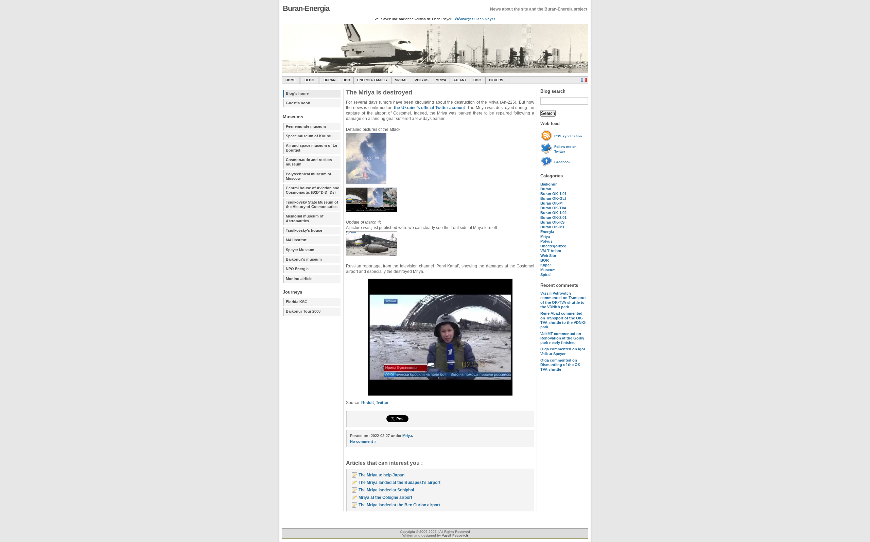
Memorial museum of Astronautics (305, 218)
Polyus (422, 80)
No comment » (363, 441)
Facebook (562, 162)
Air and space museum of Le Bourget (311, 147)
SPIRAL (401, 80)
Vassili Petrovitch (455, 535)
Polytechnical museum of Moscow (308, 176)
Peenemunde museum (306, 126)
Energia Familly (372, 80)
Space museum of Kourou (309, 136)
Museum (548, 270)
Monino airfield (299, 279)
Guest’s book (298, 103)
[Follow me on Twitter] (547, 153)
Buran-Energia (306, 8)
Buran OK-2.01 (553, 217)
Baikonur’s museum (304, 259)
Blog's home (297, 93)
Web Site (548, 255)
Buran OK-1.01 (553, 194)
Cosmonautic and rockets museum (309, 162)
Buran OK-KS (552, 222)
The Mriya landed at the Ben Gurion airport (399, 505)
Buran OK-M (551, 203)
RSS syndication (568, 136)
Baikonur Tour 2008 (303, 311)
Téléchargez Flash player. (474, 19)
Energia (547, 232)
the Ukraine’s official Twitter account (429, 107)
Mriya (441, 80)
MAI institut (296, 240)
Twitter (382, 402)
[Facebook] (547, 166)
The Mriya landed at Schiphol (386, 490)
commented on (563, 300)
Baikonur (548, 184)
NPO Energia (297, 269)
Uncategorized (553, 246)
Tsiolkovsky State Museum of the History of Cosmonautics (312, 204)
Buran (329, 80)
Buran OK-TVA (553, 208)
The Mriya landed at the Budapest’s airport (399, 482)
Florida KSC (296, 302)
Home (290, 80)
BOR (346, 80)
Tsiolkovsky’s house (304, 230)
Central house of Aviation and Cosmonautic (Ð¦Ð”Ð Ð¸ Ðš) (313, 190)
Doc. (477, 80)
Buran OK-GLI (553, 198)
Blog (309, 80)
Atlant (459, 80)
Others (496, 80)
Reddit (367, 402)
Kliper (545, 265)
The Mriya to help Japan (381, 475)
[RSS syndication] (547, 140)
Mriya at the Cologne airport (385, 497)
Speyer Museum (300, 250)
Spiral (545, 275)
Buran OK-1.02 (553, 213)
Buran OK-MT (552, 227)
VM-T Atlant (550, 251)
